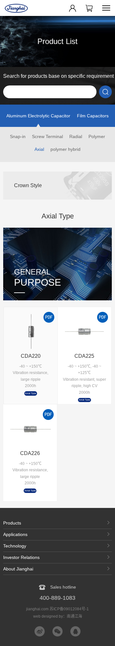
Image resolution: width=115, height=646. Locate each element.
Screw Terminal (47, 136)
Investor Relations (21, 557)
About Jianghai (18, 568)
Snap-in (18, 136)
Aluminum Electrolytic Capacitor (38, 115)
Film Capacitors (93, 115)
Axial (39, 149)
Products (12, 522)
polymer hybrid (65, 149)
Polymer (96, 136)
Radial (75, 136)
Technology (14, 545)
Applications (15, 534)
